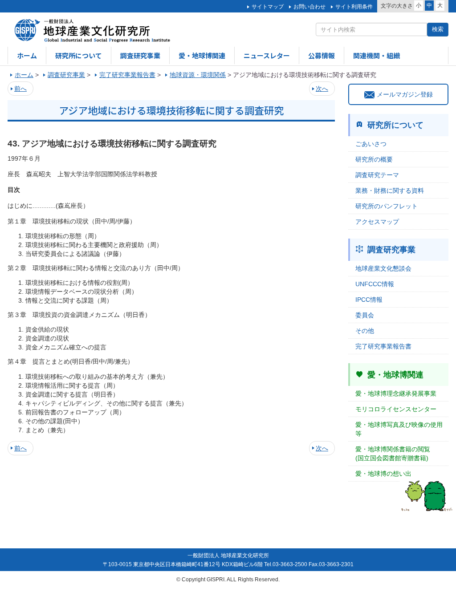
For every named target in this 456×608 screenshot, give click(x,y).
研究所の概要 (374, 159)
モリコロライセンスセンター (395, 409)
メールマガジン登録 (405, 94)
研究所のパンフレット (386, 206)
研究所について (78, 55)
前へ (20, 88)
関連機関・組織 (376, 55)
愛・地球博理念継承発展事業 (395, 393)
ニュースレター (267, 55)
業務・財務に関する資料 (389, 190)
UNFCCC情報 (374, 284)
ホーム (27, 55)
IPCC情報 (369, 299)
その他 (364, 330)
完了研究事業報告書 (383, 346)
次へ (322, 88)
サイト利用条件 (354, 7)
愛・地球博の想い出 (383, 473)
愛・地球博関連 (202, 55)
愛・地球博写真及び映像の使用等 (399, 429)
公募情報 (321, 55)
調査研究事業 (140, 55)
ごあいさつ (371, 143)
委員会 (364, 315)
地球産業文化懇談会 (383, 268)
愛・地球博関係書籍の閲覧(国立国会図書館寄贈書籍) (392, 454)
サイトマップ (268, 7)
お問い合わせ (309, 7)
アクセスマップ (377, 221)
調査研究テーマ (377, 174)
